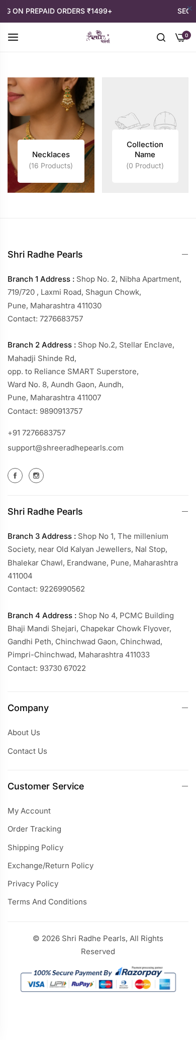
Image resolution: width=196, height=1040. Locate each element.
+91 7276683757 (36, 432)
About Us (24, 732)
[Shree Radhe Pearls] (98, 37)
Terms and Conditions (47, 901)
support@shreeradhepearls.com (66, 447)
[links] (51, 135)
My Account (29, 811)
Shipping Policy (35, 847)
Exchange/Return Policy (50, 865)
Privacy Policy (33, 883)
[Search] (161, 36)
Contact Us (27, 751)
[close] (189, 9)
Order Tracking (34, 829)
